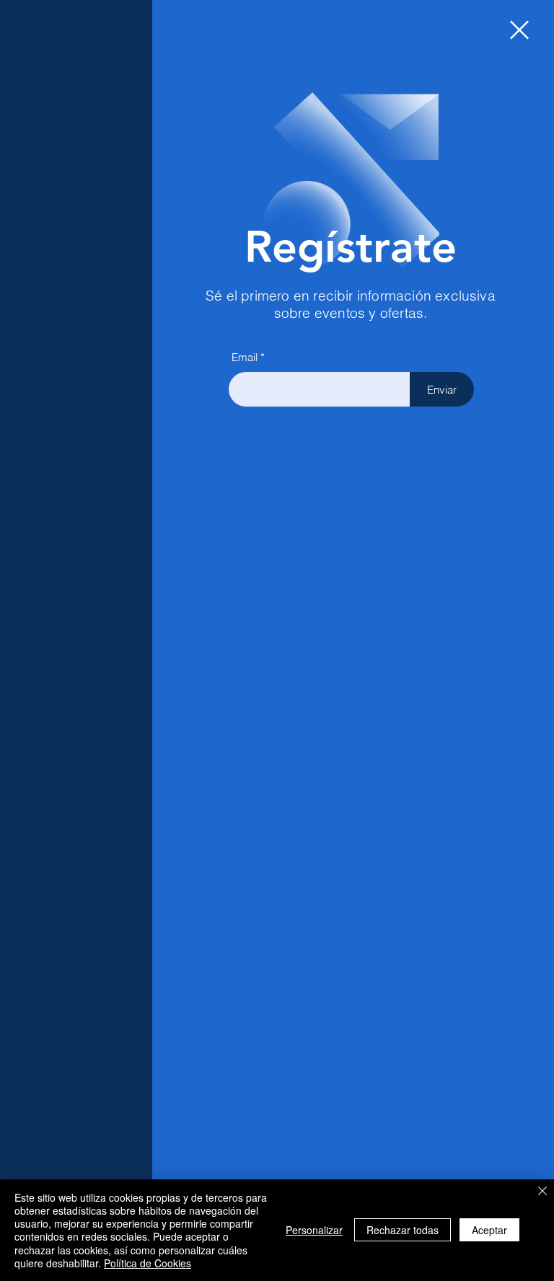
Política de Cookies (147, 1263)
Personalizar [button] (314, 1230)
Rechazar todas (402, 1230)
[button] (519, 30)
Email (245, 357)
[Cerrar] (542, 1192)
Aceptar (489, 1230)
